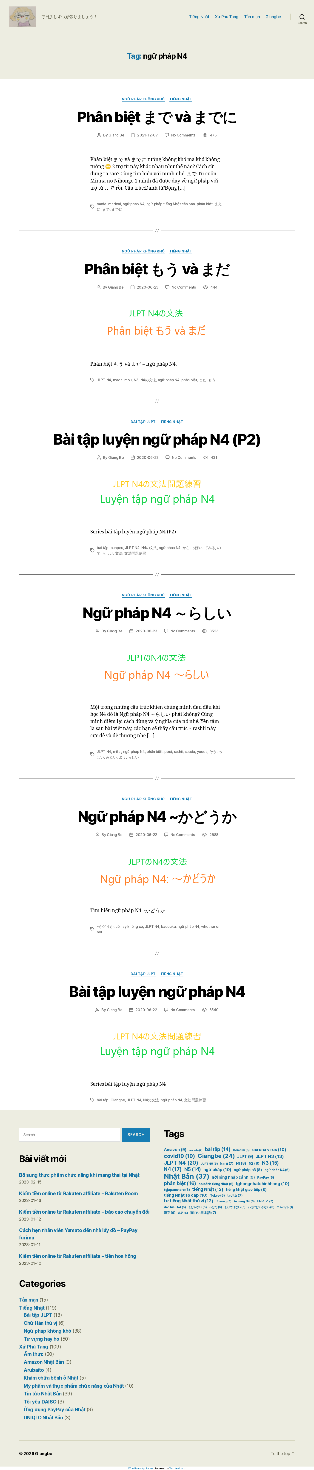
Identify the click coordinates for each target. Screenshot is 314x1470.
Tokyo (217, 1195)
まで (105, 209)
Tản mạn (252, 16)
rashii (178, 751)
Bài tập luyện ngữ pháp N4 (157, 991)
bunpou (117, 547)
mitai (117, 751)
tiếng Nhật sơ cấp (186, 1195)
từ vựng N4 (244, 1201)
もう (211, 380)
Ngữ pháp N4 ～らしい (157, 613)
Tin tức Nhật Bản (43, 1394)
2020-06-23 (147, 287)
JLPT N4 (104, 380)
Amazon (175, 1149)
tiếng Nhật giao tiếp (246, 1189)
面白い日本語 (203, 1213)
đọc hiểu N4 (175, 1207)
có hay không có (129, 926)
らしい (107, 553)
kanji (227, 1163)
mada (118, 380)
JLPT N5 (209, 1163)
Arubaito (34, 1370)
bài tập (102, 547)
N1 (241, 1163)
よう (122, 757)
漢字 (169, 1213)
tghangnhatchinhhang (262, 1183)
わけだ (215, 1207)
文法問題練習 (135, 553)
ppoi (168, 751)
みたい (111, 757)
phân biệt (205, 204)
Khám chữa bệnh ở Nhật (51, 1378)
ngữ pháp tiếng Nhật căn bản (170, 204)
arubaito (196, 1150)
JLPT (245, 1156)
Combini (241, 1150)
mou (128, 380)
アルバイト (285, 1207)
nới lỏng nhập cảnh (233, 1177)
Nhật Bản (186, 1176)
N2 (254, 1163)
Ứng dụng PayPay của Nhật (55, 1409)
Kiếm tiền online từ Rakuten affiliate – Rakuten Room (78, 1193)
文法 (118, 553)
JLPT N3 (270, 1156)
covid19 (179, 1156)
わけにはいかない (261, 1207)
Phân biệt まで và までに (157, 117)
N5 (192, 1169)
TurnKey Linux (177, 1468)
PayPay (265, 1177)
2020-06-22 (146, 834)
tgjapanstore (177, 1190)
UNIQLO (265, 1201)
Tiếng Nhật (199, 16)
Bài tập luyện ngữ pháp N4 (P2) (157, 439)
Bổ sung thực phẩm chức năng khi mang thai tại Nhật (79, 1175)
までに (116, 209)
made (101, 204)
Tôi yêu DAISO (40, 1402)
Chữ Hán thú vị (40, 1323)
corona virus (269, 1149)
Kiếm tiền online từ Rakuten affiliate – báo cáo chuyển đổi (84, 1212)
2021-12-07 (147, 135)
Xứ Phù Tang (226, 16)
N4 (173, 1169)
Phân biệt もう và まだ (157, 269)
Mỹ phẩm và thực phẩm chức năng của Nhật (74, 1386)
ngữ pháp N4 (133, 204)
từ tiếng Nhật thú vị (188, 1201)
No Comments (183, 135)
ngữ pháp (217, 1169)
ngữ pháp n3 (248, 1170)
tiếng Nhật (207, 1189)
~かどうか (105, 926)
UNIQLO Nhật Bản (43, 1418)
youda (202, 751)
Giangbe (273, 16)
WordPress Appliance (140, 1468)
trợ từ (235, 1195)
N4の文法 (148, 380)
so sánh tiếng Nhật (216, 1184)
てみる (209, 547)
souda (190, 751)
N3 (136, 380)
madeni (114, 204)
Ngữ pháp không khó (143, 99)
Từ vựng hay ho (41, 1339)
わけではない (235, 1207)
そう (213, 751)
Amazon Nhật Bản (44, 1362)
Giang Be (116, 135)
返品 (183, 1213)
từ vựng (223, 1201)
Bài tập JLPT (143, 422)
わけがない (197, 1207)
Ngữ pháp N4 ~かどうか (157, 816)
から (186, 547)
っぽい (197, 547)
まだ (202, 380)
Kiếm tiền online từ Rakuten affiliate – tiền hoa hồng (77, 1256)
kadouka (168, 926)
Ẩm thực (33, 1354)
